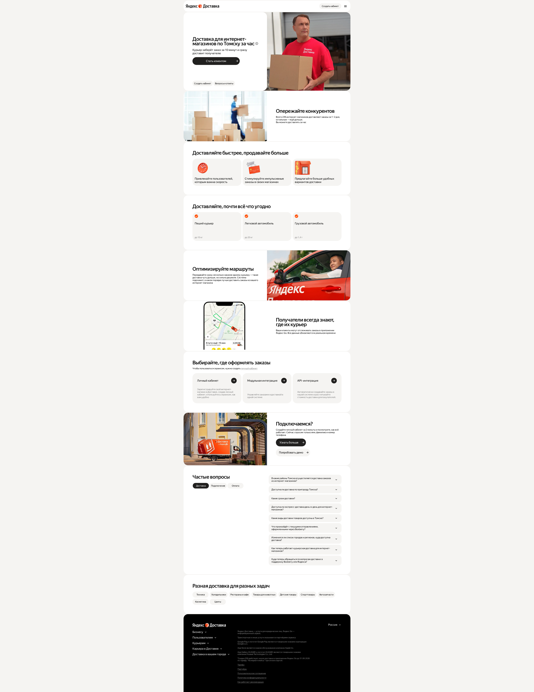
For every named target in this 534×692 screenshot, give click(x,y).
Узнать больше (289, 442)
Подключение (218, 485)
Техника (200, 594)
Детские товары (288, 594)
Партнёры (242, 669)
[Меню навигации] (345, 6)
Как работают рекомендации (251, 682)
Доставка (201, 485)
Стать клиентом (216, 61)
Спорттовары (308, 594)
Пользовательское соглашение (252, 673)
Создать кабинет (330, 6)
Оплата (235, 485)
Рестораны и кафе (239, 594)
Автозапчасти (326, 594)
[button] (305, 479)
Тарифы (241, 665)
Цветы (217, 601)
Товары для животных (264, 594)
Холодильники (218, 594)
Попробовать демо (291, 452)
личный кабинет (249, 368)
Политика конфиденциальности (252, 678)
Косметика (200, 601)
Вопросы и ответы (224, 83)
